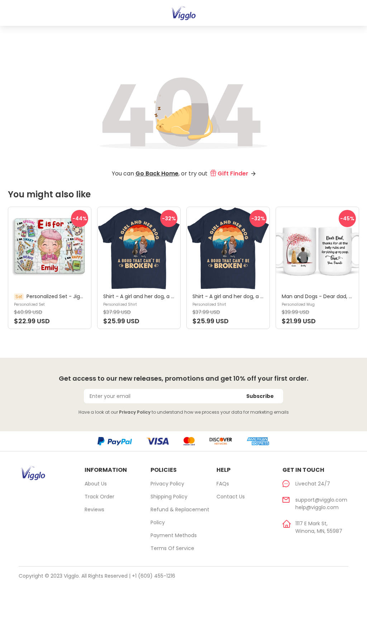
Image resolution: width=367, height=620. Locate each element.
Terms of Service (172, 548)
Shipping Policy (169, 496)
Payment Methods (174, 535)
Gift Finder (233, 173)
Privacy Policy (135, 412)
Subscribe (260, 396)
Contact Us (230, 496)
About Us (96, 483)
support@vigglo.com (321, 499)
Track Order (99, 496)
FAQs (222, 483)
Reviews (94, 509)
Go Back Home (156, 173)
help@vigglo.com (317, 507)
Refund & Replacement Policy (180, 516)
